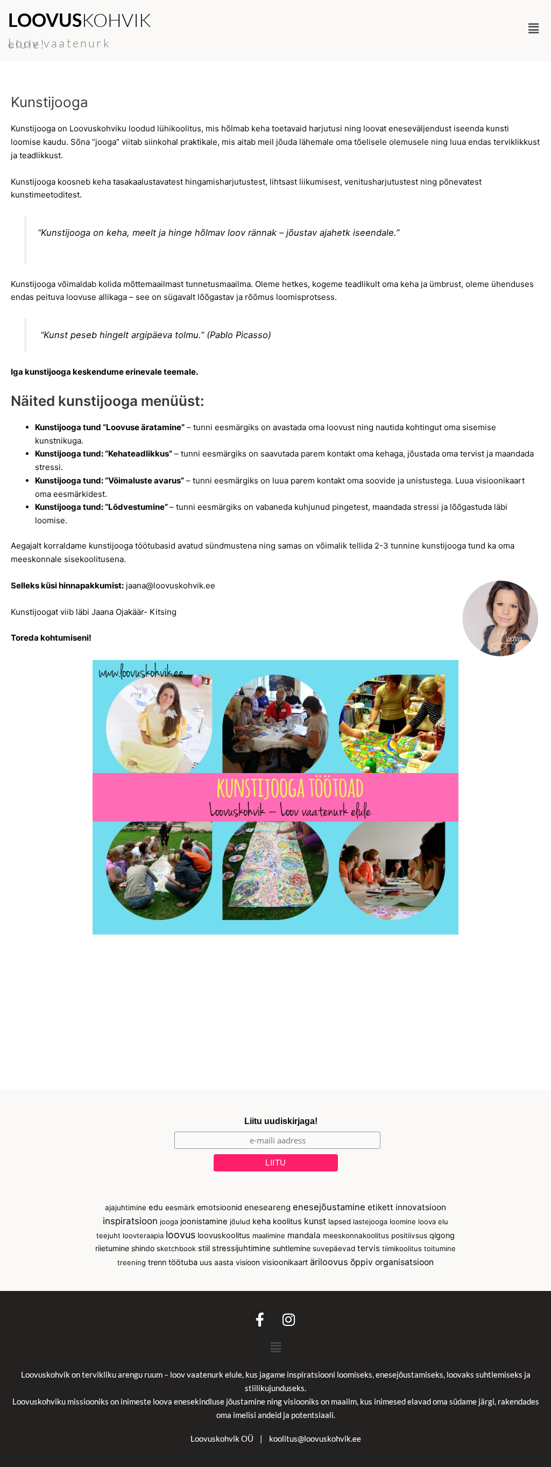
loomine (403, 1221)
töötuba (182, 1262)
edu (156, 1207)
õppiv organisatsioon (392, 1262)
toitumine (440, 1248)
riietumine (112, 1248)
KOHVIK (79, 20)
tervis (368, 1248)
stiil (204, 1248)
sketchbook (176, 1248)
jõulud (240, 1221)
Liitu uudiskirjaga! (280, 1121)
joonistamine (204, 1221)
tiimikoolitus (402, 1248)
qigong (442, 1235)
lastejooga (370, 1221)
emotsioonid (219, 1207)
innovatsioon (420, 1207)
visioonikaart (285, 1262)
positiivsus (409, 1235)
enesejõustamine (329, 1207)
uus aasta (217, 1262)
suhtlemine (291, 1248)
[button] (534, 28)
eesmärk (180, 1207)
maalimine (268, 1235)
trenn (157, 1262)
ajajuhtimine (125, 1207)
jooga (169, 1221)
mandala (304, 1235)
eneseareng (267, 1207)
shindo (142, 1248)
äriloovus (329, 1262)
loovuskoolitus (223, 1235)
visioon (248, 1262)
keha (261, 1221)
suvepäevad (334, 1248)
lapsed (339, 1221)
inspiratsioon (130, 1221)
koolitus (287, 1221)
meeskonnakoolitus (356, 1235)
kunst (315, 1221)
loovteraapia (143, 1235)
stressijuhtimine (241, 1248)
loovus (180, 1234)
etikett (380, 1207)
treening (131, 1262)
